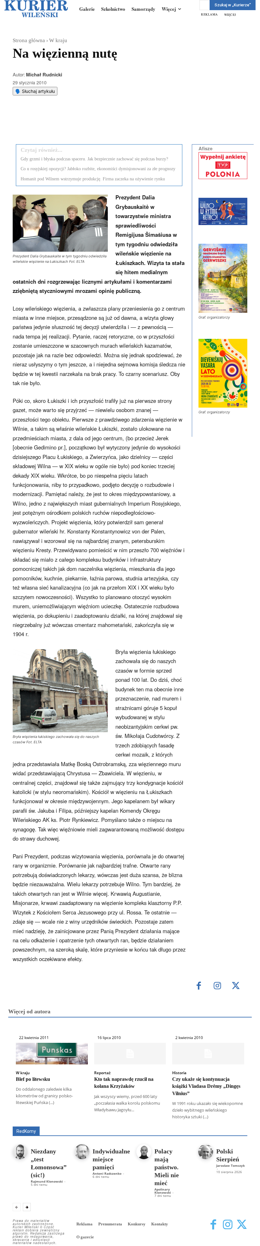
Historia (179, 1073)
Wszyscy (76, 1117)
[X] (79, 123)
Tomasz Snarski (232, 1122)
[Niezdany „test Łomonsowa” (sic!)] (20, 1151)
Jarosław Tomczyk (230, 1165)
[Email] (108, 123)
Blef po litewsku (33, 1079)
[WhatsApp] (93, 123)
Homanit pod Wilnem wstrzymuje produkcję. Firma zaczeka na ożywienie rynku (93, 179)
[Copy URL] (122, 123)
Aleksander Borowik (112, 1117)
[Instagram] (217, 986)
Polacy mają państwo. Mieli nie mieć (166, 1167)
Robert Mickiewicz (191, 1122)
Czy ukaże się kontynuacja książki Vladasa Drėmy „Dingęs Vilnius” (206, 1086)
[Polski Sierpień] (205, 1151)
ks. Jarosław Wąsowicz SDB (53, 1122)
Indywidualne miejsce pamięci (111, 1159)
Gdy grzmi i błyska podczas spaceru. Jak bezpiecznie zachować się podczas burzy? (94, 159)
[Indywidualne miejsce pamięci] (82, 1151)
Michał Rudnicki (44, 74)
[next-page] (27, 1207)
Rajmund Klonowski (146, 1122)
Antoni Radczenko (157, 1117)
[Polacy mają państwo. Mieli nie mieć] (143, 1151)
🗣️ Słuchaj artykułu (35, 91)
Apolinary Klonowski (162, 1191)
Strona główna (29, 40)
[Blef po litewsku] (52, 1053)
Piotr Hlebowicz (103, 1122)
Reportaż (102, 1073)
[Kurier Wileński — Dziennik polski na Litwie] (36, 8)
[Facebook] (64, 123)
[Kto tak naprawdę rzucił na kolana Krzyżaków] (130, 1053)
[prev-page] (17, 1207)
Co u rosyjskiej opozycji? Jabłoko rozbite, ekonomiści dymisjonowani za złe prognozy (98, 168)
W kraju (58, 40)
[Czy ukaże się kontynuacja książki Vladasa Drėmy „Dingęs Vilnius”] (208, 1053)
